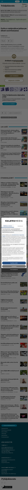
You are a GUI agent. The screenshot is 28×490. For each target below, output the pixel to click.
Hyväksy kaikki (14, 263)
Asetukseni (20, 226)
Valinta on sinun (7, 226)
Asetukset (14, 266)
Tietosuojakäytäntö (14, 269)
